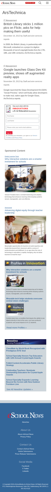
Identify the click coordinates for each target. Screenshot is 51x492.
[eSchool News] (8, 2)
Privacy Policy (18, 137)
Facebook (25, 466)
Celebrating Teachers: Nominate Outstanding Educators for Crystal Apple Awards (24, 372)
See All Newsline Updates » (20, 389)
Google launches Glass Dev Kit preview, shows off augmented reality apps (25, 73)
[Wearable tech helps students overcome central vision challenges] (15, 315)
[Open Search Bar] (40, 2)
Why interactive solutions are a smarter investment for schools (23, 271)
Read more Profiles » (17, 327)
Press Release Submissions (25, 454)
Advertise (25, 422)
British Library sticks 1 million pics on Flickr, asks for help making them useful (23, 27)
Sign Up (9, 133)
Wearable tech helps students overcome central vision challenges (24, 300)
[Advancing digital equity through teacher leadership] (25, 242)
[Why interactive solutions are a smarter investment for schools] (25, 191)
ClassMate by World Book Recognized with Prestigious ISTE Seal (25, 349)
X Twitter (25, 468)
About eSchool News (25, 434)
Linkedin (25, 471)
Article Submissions (25, 451)
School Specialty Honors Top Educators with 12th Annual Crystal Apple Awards (24, 357)
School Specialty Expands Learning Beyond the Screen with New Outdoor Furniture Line (23, 382)
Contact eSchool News (25, 449)
